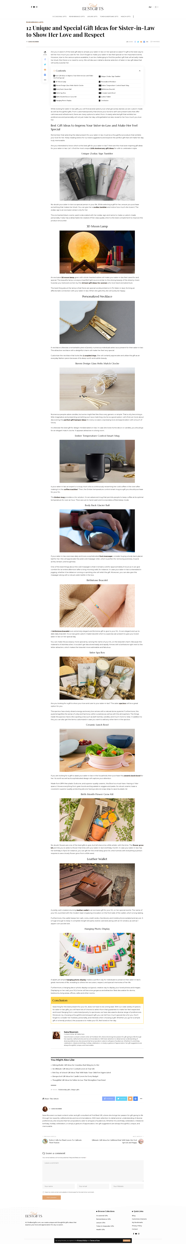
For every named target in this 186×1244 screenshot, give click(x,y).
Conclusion (104, 100)
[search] (146, 7)
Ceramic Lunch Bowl (108, 93)
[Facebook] (31, 7)
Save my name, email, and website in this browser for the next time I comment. (69, 1192)
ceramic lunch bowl (132, 776)
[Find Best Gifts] (93, 7)
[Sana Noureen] (56, 1035)
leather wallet (83, 910)
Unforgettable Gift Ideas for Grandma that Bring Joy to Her (75, 1065)
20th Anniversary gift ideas (102, 148)
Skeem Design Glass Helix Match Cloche (70, 85)
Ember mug (59, 497)
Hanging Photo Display (63, 100)
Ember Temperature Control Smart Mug (115, 85)
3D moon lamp (68, 277)
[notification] (143, 7)
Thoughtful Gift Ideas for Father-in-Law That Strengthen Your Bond (78, 1080)
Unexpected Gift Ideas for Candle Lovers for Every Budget (75, 1076)
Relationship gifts (64, 1090)
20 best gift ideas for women (94, 283)
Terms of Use (95, 1240)
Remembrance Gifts (34, 22)
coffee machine (71, 489)
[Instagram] (36, 7)
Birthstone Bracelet (108, 89)
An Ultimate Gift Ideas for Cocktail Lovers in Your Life (73, 1069)
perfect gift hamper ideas (75, 420)
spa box (122, 703)
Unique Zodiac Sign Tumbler (110, 76)
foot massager (106, 556)
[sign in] (28, 7)
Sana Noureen (33, 41)
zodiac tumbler (100, 207)
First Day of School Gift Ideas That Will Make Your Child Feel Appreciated (81, 1072)
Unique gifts (75, 1090)
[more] (133, 16)
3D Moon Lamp (61, 82)
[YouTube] (34, 7)
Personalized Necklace (108, 82)
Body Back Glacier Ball (63, 89)
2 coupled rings (89, 355)
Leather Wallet (106, 97)
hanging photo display (76, 980)
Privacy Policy (82, 1240)
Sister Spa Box (61, 93)
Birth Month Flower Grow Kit (66, 97)
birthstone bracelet (60, 631)
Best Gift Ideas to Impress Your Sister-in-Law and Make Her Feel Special (73, 77)
